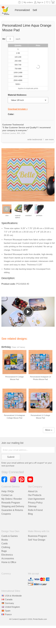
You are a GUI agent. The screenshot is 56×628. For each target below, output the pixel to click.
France (8, 614)
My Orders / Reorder (11, 499)
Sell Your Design (36, 540)
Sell (35, 10)
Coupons (6, 514)
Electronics (7, 555)
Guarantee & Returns (12, 510)
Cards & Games (9, 536)
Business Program (37, 536)
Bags (4, 551)
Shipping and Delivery (12, 506)
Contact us (6, 495)
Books (4, 540)
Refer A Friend (35, 510)
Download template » (18, 109)
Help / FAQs (7, 491)
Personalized (22, 10)
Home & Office (8, 562)
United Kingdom (12, 607)
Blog (30, 514)
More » (48, 430)
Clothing (5, 547)
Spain (7, 610)
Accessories (7, 558)
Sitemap (32, 506)
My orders (28, 2)
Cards (4, 543)
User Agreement (36, 499)
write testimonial (34, 139)
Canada (8, 599)
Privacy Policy (35, 502)
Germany (9, 603)
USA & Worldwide (13, 595)
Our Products (34, 495)
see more (49, 139)
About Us (32, 491)
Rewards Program (10, 502)
